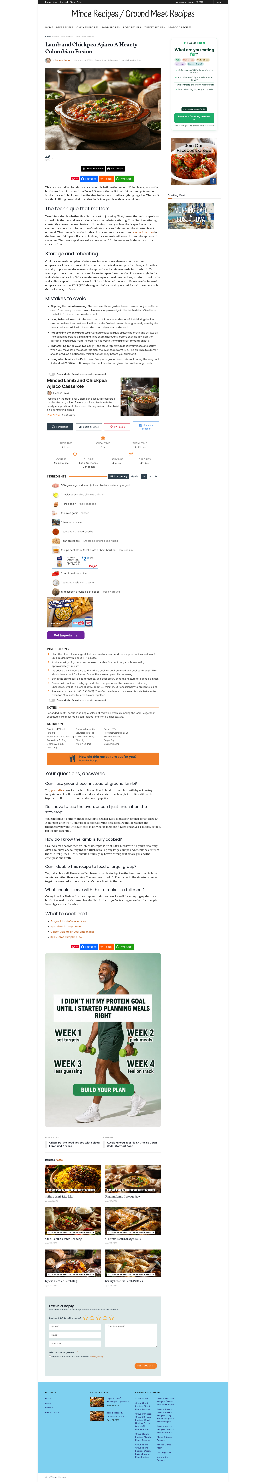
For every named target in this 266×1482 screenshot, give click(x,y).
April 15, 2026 (111, 1243)
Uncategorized (164, 1452)
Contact (64, 2)
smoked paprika (143, 232)
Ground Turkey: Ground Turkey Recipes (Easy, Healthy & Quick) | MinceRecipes (166, 1415)
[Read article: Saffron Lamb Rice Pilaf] (73, 1179)
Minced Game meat (164, 1446)
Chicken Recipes (88, 27)
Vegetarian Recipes (162, 1459)
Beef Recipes (64, 27)
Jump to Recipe (94, 168)
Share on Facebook (147, 427)
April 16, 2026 (51, 1243)
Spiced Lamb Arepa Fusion (66, 926)
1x (144, 476)
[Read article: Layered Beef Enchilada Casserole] (97, 1402)
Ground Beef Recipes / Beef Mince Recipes (142, 1406)
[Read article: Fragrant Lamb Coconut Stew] (133, 1179)
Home (48, 2)
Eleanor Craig (62, 60)
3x (155, 476)
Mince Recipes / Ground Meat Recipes (133, 14)
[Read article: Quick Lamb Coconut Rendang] (73, 1221)
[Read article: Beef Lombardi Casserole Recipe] (97, 1416)
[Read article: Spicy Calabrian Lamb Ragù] (73, 1263)
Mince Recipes (59, 1477)
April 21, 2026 (111, 1201)
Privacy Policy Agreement (63, 1352)
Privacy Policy (76, 2)
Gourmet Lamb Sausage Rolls (123, 1239)
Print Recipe (116, 168)
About (55, 2)
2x (149, 476)
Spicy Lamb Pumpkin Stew (66, 937)
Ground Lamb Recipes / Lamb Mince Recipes (73, 36)
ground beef (58, 790)
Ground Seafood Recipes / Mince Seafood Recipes (165, 1401)
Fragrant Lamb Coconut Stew (68, 921)
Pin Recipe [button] (119, 427)
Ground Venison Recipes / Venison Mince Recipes (166, 1429)
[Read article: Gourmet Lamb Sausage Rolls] (133, 1221)
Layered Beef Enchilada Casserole (118, 1400)
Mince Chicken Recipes (164, 1439)
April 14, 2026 (51, 1285)
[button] (48, 415)
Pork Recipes (132, 27)
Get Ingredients (65, 635)
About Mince (141, 1398)
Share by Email (91, 427)
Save (76, 179)
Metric (134, 476)
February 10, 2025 (83, 60)
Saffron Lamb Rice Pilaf (59, 1197)
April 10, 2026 (111, 1285)
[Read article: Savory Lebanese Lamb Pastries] (133, 1263)
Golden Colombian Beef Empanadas (72, 932)
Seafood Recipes (179, 27)
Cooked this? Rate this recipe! (65, 1318)
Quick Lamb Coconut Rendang (63, 1239)
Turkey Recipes (154, 27)
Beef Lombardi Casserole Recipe (116, 1414)
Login (218, 2)
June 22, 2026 (51, 1201)
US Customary (118, 476)
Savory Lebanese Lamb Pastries (124, 1281)
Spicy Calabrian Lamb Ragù (61, 1281)
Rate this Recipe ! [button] (89, 760)
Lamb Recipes (111, 27)
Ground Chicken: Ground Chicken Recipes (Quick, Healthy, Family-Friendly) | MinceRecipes (143, 1421)
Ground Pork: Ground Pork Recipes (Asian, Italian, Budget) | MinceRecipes (143, 1451)
